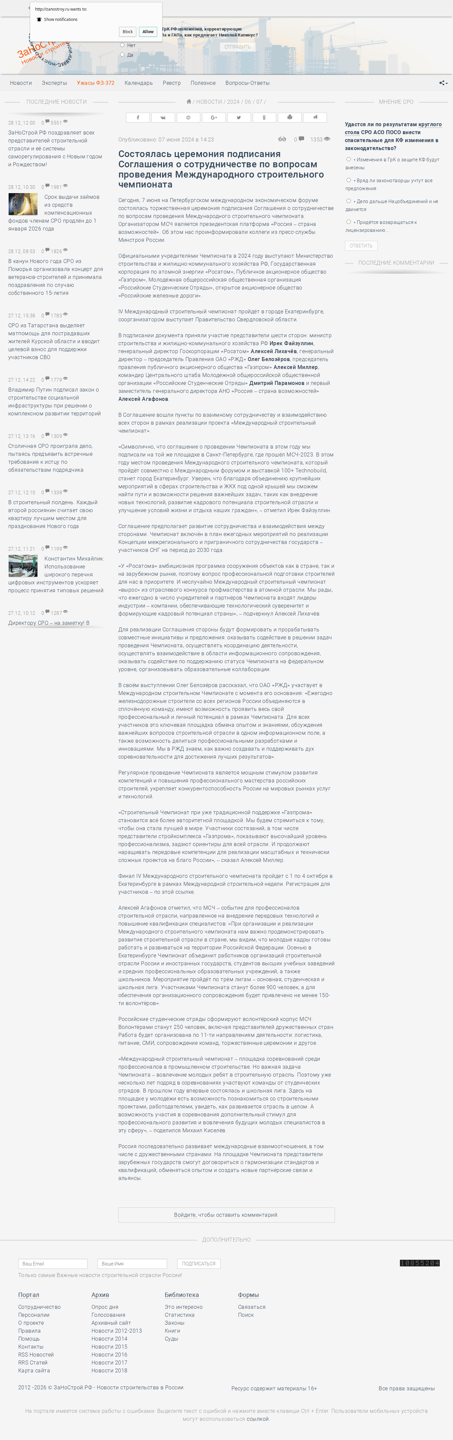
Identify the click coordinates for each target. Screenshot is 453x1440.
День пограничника (319, 27)
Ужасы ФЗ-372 (96, 83)
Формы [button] (248, 1294)
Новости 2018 (110, 1370)
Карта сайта (34, 1370)
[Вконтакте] (163, 118)
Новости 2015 (110, 1347)
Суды (171, 1339)
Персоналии (34, 1315)
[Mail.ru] (189, 118)
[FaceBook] (138, 118)
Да (130, 55)
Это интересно (184, 1307)
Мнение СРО (396, 102)
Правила (29, 1331)
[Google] (214, 118)
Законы (175, 1323)
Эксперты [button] (54, 83)
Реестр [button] (172, 83)
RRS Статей (33, 1363)
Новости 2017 (110, 1363)
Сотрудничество (39, 1307)
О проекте (31, 1323)
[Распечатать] (290, 118)
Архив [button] (100, 1294)
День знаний (324, 55)
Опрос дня (105, 1307)
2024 (233, 102)
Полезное (203, 83)
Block (128, 31)
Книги (172, 1331)
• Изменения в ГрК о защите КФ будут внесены (393, 163)
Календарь (139, 83)
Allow (148, 31)
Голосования (108, 1315)
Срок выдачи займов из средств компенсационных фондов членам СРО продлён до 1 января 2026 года (53, 213)
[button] (443, 83)
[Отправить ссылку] (315, 118)
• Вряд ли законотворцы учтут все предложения (389, 184)
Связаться (252, 1307)
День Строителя (324, 35)
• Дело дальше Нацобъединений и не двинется (392, 205)
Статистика (180, 1315)
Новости (209, 102)
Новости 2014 (110, 1339)
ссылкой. (258, 1419)
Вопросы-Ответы (248, 83)
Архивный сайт (111, 1323)
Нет (131, 45)
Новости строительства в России (140, 1387)
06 (248, 102)
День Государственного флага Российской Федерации (368, 44)
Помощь (29, 1339)
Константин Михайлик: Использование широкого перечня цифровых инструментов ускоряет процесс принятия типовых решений (56, 575)
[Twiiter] (239, 118)
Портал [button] (28, 1294)
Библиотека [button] (182, 1294)
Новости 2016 (110, 1355)
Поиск (246, 1315)
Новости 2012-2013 (117, 1331)
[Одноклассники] (265, 118)
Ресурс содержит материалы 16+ (274, 1388)
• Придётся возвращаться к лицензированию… (381, 226)
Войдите (184, 1215)
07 (259, 102)
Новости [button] (21, 83)
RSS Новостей (36, 1355)
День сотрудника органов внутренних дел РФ (357, 64)
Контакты (31, 1347)
